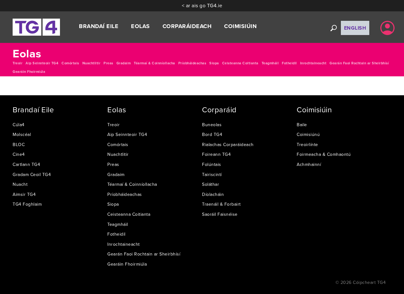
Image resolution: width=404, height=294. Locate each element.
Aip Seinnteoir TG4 (42, 63)
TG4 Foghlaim (27, 204)
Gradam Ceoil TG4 (32, 174)
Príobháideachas (192, 63)
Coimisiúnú (308, 134)
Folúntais (211, 164)
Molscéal (22, 134)
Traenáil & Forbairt (221, 204)
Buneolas (212, 124)
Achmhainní (309, 164)
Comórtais (70, 63)
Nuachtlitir (91, 63)
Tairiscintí (212, 174)
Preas (108, 63)
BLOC (19, 144)
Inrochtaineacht (313, 63)
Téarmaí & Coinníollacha (154, 63)
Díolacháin (213, 194)
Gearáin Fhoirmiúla (29, 71)
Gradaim (123, 63)
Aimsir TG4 (24, 194)
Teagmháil (270, 63)
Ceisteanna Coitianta (240, 63)
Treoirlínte (307, 144)
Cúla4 (19, 124)
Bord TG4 (212, 134)
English (355, 28)
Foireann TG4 (216, 154)
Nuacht (20, 184)
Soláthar (210, 184)
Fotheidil (289, 63)
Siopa (214, 63)
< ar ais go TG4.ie (202, 5)
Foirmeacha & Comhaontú (324, 154)
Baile (302, 124)
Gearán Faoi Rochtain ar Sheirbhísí (359, 63)
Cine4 (19, 154)
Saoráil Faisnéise (220, 214)
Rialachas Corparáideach (228, 144)
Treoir (17, 63)
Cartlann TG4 (26, 164)
